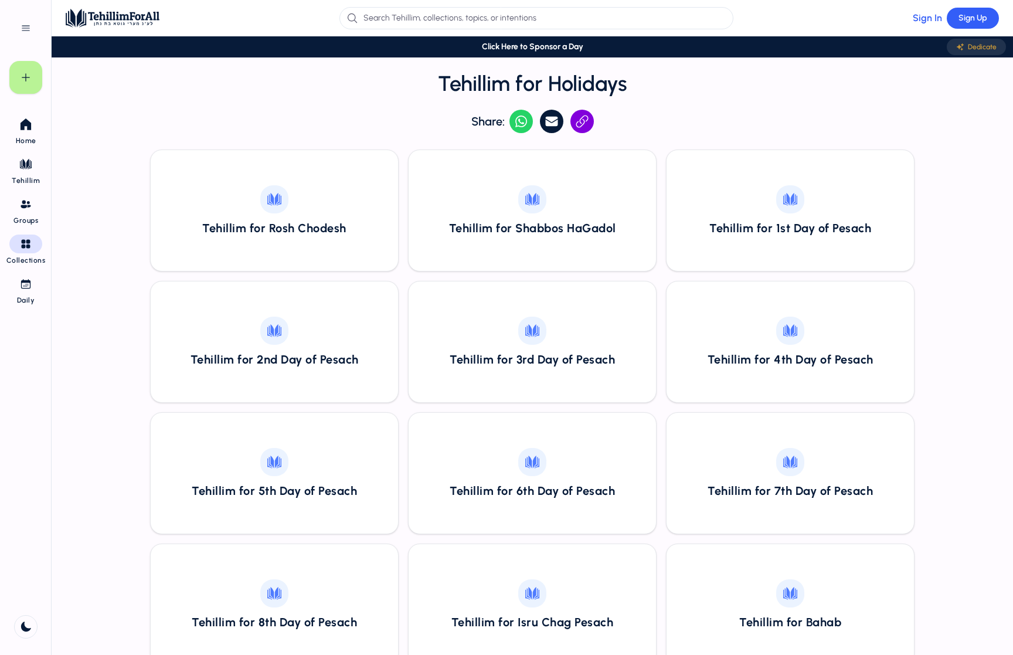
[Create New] (25, 77)
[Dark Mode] (26, 627)
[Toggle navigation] (26, 28)
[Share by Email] (551, 121)
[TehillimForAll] (112, 18)
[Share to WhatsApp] (521, 121)
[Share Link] (582, 121)
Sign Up (972, 18)
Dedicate (982, 47)
